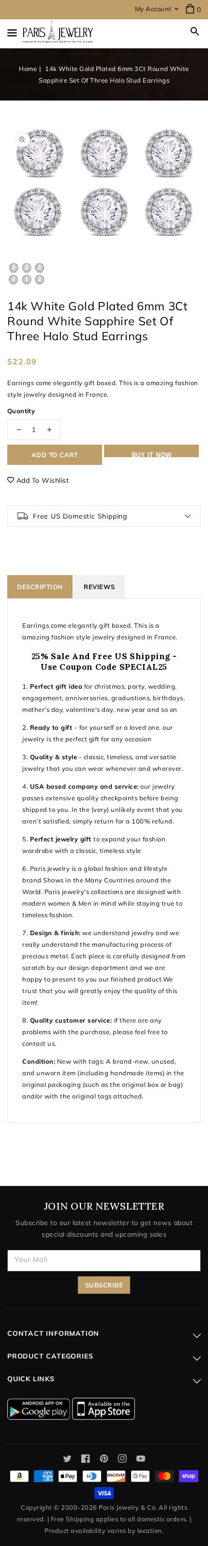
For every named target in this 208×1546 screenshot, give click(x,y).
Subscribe (104, 1285)
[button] (195, 31)
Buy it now (152, 454)
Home (28, 68)
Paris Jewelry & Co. (128, 1507)
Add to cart (54, 455)
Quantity (21, 411)
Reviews (99, 587)
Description (40, 587)
